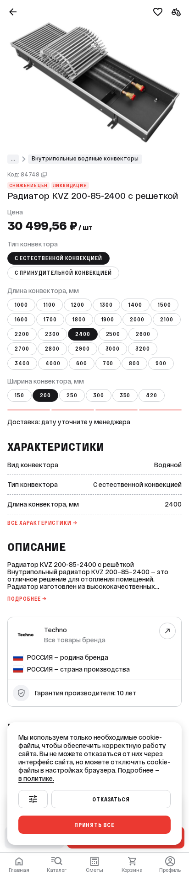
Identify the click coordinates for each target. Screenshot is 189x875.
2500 (113, 334)
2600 (143, 334)
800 (134, 363)
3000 (113, 349)
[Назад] (13, 12)
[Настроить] (33, 799)
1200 (77, 305)
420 (151, 395)
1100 (50, 305)
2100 (166, 319)
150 (19, 395)
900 (161, 363)
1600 (21, 319)
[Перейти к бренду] (167, 630)
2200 (22, 334)
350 (125, 395)
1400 (135, 305)
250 (72, 395)
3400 (22, 363)
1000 (21, 305)
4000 (53, 363)
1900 (108, 319)
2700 (22, 349)
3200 (142, 349)
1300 (106, 305)
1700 (50, 319)
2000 (137, 319)
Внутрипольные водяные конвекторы (85, 158)
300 (98, 395)
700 (108, 363)
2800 (52, 349)
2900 (82, 349)
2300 (52, 334)
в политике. (36, 778)
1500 (164, 305)
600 (81, 363)
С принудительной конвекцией (63, 273)
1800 (79, 319)
